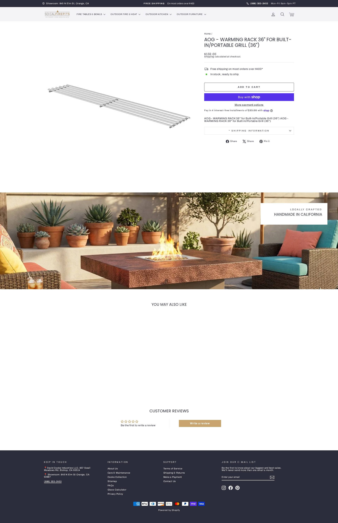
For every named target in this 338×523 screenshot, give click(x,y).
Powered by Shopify (169, 510)
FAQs (111, 485)
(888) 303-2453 (53, 481)
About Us (113, 468)
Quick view (74, 371)
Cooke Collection (117, 477)
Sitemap (112, 481)
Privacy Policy (115, 494)
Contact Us (169, 481)
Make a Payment (172, 477)
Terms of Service (172, 468)
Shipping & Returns (174, 473)
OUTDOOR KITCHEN (157, 14)
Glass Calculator (117, 490)
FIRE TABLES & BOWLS (90, 14)
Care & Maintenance (119, 473)
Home (207, 34)
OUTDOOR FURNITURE (190, 14)
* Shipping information (249, 130)
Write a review (200, 423)
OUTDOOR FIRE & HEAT (124, 14)
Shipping (209, 56)
